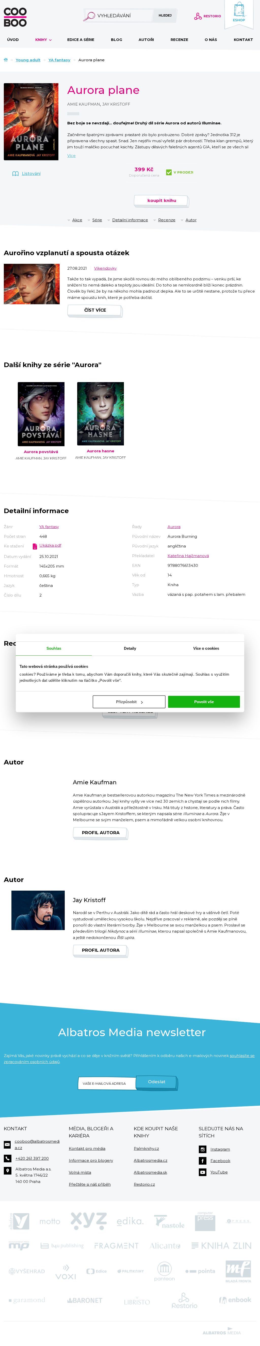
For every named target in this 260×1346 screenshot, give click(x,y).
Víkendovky (105, 268)
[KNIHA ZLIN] (221, 1245)
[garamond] (27, 1300)
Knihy (41, 39)
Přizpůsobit (126, 702)
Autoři (146, 39)
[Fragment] (116, 1245)
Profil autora (101, 832)
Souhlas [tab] (53, 648)
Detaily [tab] (130, 648)
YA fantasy (59, 59)
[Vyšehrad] (27, 1271)
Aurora (174, 526)
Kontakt (243, 39)
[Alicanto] (165, 1245)
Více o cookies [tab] (206, 648)
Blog (116, 39)
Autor (191, 220)
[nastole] (169, 1221)
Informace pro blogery (91, 1160)
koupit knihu (162, 200)
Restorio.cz (144, 1184)
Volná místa (80, 1172)
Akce (77, 220)
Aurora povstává (41, 452)
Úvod (13, 39)
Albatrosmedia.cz (150, 1160)
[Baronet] (84, 1300)
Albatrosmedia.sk (150, 1172)
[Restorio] (184, 1300)
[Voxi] (65, 1271)
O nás (211, 39)
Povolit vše (204, 702)
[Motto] (50, 1221)
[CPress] (238, 1221)
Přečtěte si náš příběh (90, 1184)
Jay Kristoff (116, 104)
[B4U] (62, 1245)
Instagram (220, 1149)
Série (97, 220)
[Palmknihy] (130, 1271)
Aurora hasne (100, 451)
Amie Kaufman (83, 104)
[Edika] (130, 1221)
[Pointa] (200, 1271)
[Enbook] (235, 1300)
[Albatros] (19, 1221)
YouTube (219, 1172)
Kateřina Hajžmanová (188, 555)
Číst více (95, 310)
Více (71, 155)
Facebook (220, 1160)
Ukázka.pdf (50, 545)
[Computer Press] (205, 1221)
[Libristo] (137, 1300)
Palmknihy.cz (146, 1148)
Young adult (28, 59)
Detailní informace (130, 220)
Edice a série (80, 39)
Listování (31, 173)
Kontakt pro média (87, 1148)
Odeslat (156, 1081)
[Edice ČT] (96, 1271)
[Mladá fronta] (238, 1271)
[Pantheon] (164, 1271)
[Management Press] (19, 1245)
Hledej (165, 15)
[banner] (23, 17)
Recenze (179, 39)
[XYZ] (89, 1221)
